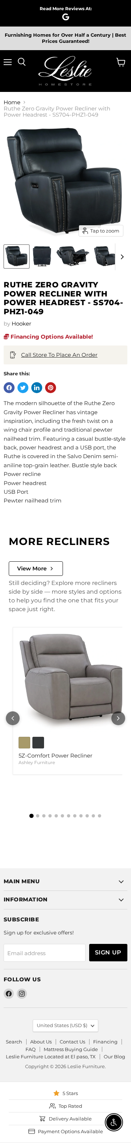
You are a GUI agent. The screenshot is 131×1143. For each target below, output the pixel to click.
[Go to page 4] (50, 815)
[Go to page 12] (99, 815)
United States (62, 1025)
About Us (41, 1042)
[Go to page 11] (93, 815)
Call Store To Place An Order (59, 354)
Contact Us (72, 1042)
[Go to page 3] (43, 815)
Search (14, 1042)
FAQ (30, 1049)
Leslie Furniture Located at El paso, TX (51, 1056)
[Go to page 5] (56, 815)
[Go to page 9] (81, 815)
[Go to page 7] (68, 815)
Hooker (21, 323)
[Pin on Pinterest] (50, 387)
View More (32, 568)
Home (12, 102)
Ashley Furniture (37, 762)
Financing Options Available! (51, 336)
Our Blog (114, 1056)
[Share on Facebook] (9, 387)
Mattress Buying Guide (71, 1049)
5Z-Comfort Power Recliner (55, 755)
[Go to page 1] (31, 816)
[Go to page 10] (87, 815)
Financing (105, 1042)
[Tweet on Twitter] (22, 387)
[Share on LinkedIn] (36, 387)
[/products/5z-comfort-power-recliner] (72, 682)
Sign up (108, 952)
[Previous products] (13, 718)
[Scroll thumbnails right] (121, 256)
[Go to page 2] (37, 815)
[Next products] (118, 718)
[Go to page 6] (62, 815)
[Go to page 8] (74, 815)
